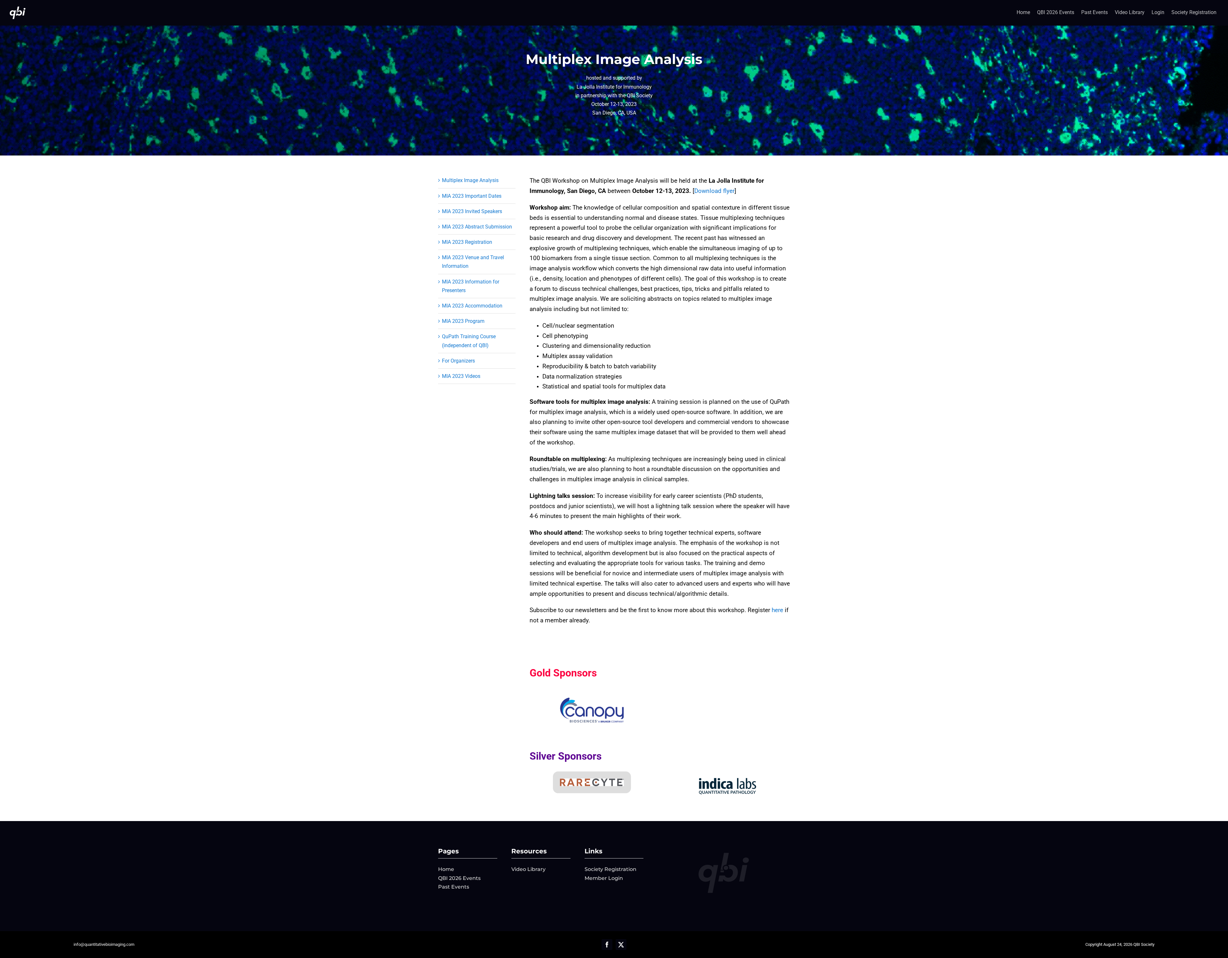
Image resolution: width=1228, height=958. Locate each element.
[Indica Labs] (728, 777)
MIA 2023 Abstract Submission (477, 227)
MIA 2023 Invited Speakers (472, 211)
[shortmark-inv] (18, 7)
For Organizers (458, 361)
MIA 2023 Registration (467, 242)
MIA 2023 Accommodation (472, 306)
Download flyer (714, 191)
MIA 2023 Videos (461, 376)
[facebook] (607, 944)
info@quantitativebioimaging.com (104, 944)
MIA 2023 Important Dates (471, 196)
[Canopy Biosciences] (592, 700)
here (777, 610)
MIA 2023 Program (463, 321)
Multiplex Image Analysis (470, 180)
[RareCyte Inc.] (592, 781)
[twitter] (621, 944)
